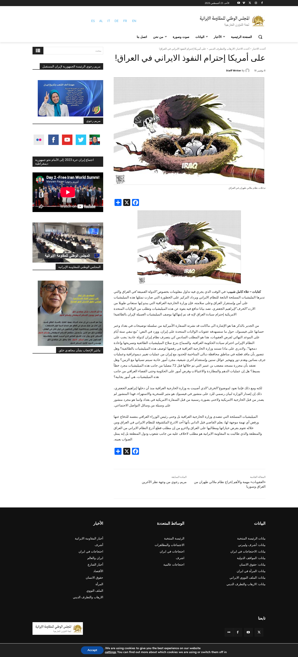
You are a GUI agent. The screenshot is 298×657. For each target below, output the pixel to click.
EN (134, 21)
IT (108, 21)
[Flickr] (229, 632)
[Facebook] (261, 3)
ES (93, 21)
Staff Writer (233, 70)
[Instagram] (255, 3)
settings (110, 652)
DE (116, 21)
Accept (92, 650)
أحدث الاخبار (258, 49)
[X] (249, 3)
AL (101, 21)
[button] (260, 37)
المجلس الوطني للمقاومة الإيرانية (79, 267)
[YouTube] (248, 632)
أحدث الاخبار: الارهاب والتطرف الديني (229, 49)
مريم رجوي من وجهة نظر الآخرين (164, 482)
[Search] (38, 50)
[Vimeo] (243, 3)
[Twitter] (259, 632)
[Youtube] (238, 3)
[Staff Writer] (248, 70)
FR (125, 21)
